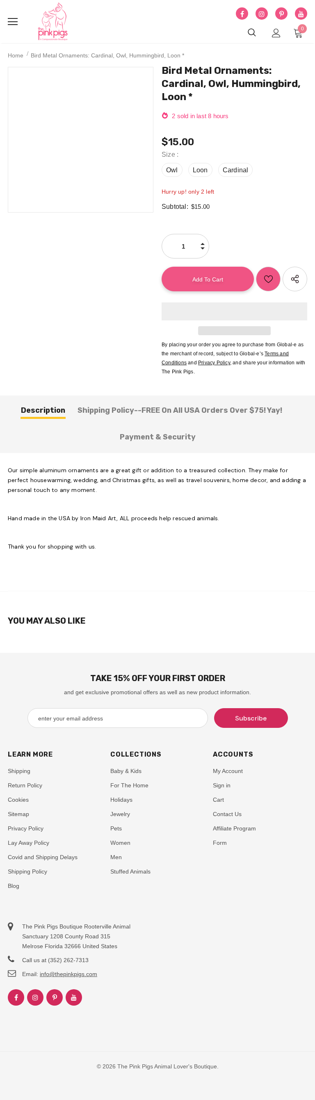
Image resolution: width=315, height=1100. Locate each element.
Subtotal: (175, 206)
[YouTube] (301, 14)
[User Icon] (276, 33)
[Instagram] (262, 14)
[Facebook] (242, 14)
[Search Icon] (252, 33)
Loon (200, 170)
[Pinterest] (281, 14)
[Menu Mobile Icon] (13, 22)
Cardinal (236, 170)
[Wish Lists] (268, 279)
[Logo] (53, 22)
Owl (172, 170)
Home (15, 55)
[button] (234, 311)
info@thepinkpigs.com (68, 974)
